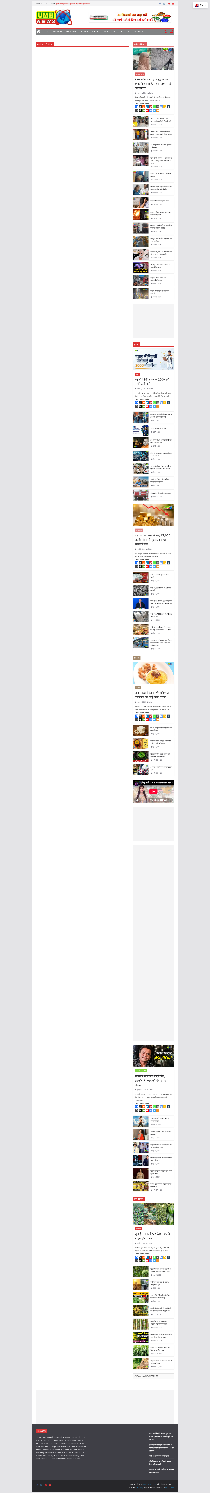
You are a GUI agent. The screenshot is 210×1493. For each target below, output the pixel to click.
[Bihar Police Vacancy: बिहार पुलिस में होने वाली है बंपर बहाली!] (141, 469)
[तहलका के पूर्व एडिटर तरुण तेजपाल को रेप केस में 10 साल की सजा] (141, 254)
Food (138, 687)
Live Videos (138, 32)
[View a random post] (171, 32)
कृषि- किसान (138, 1229)
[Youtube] (147, 110)
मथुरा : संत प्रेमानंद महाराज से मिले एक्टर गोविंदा (160, 1185)
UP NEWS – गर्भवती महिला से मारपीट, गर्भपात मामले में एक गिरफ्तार (161, 133)
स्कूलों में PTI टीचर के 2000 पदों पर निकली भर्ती (152, 381)
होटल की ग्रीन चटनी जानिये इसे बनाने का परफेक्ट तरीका (160, 755)
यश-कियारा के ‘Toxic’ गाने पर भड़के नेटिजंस (160, 1119)
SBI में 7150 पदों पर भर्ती (158, 428)
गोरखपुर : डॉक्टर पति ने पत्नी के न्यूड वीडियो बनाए (160, 265)
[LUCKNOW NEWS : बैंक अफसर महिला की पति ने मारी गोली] (141, 122)
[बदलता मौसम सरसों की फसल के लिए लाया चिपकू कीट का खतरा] (141, 1337)
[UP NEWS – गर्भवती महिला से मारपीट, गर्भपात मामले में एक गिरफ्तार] (141, 135)
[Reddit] (143, 106)
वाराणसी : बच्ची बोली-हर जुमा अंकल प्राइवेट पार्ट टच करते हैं (161, 226)
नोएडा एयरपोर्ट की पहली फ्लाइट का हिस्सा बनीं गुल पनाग (160, 1146)
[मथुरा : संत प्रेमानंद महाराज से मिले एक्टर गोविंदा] (141, 1187)
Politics (96, 32)
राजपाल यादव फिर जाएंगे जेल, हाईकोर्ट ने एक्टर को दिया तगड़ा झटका (150, 1080)
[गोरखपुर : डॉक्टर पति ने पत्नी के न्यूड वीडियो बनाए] (141, 268)
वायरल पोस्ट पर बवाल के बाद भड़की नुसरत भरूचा (161, 1172)
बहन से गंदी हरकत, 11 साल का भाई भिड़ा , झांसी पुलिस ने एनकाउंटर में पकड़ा (161, 160)
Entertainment (141, 1071)
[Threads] (140, 110)
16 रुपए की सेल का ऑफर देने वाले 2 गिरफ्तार (160, 146)
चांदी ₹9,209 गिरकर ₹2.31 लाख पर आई (160, 589)
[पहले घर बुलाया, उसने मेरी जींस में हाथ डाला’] (141, 1134)
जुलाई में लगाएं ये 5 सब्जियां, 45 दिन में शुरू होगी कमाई (153, 1236)
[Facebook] (136, 106)
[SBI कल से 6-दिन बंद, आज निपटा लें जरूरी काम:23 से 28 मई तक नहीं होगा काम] (141, 644)
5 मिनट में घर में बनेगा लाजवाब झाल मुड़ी (161, 768)
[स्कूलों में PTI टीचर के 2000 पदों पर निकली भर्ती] (153, 359)
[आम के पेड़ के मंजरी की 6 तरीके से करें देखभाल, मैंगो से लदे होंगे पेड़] (141, 1311)
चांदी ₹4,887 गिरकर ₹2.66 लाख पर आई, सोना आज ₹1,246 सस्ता (160, 628)
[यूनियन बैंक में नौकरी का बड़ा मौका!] (141, 495)
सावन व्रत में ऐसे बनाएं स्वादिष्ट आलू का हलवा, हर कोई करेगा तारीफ (153, 695)
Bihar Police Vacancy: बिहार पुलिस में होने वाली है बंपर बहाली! (160, 467)
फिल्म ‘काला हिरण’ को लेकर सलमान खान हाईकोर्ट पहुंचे (161, 1159)
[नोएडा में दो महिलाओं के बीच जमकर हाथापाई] (141, 176)
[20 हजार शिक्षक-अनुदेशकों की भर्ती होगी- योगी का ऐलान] (141, 443)
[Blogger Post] (157, 106)
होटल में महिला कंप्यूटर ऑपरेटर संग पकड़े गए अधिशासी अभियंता (160, 188)
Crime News (71, 32)
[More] (157, 110)
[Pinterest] (150, 106)
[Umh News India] (39, 32)
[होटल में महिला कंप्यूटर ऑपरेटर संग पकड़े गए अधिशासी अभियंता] (141, 190)
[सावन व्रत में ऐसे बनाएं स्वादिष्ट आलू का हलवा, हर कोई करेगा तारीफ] (153, 673)
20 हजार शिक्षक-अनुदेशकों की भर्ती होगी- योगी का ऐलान (160, 441)
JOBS (137, 374)
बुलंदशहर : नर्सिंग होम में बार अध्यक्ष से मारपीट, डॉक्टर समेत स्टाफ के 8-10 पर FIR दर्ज (161, 1448)
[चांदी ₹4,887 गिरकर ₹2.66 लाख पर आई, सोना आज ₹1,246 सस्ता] (141, 630)
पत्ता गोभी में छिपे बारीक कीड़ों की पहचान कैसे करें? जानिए (160, 1296)
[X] (140, 106)
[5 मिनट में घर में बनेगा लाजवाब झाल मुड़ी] (141, 770)
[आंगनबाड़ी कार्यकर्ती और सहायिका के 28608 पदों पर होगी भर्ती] (141, 417)
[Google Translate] (161, 106)
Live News (57, 32)
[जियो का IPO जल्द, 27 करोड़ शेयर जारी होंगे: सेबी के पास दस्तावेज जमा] (141, 604)
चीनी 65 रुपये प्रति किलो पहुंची (65, 4)
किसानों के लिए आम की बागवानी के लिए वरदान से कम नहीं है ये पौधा (160, 1270)
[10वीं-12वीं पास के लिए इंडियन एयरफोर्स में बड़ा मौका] (141, 482)
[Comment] (136, 110)
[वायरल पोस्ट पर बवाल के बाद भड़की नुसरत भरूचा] (141, 1174)
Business (139, 530)
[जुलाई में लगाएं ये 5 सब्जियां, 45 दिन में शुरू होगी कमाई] (153, 1214)
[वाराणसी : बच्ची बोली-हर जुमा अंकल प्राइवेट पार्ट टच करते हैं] (141, 228)
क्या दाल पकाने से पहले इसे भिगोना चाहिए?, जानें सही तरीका (160, 742)
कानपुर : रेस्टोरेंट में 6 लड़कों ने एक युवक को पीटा (161, 239)
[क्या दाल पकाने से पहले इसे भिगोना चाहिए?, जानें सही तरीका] (141, 744)
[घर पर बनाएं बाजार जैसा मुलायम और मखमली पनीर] (141, 731)
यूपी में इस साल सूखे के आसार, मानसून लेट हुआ (159, 1283)
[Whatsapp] (154, 106)
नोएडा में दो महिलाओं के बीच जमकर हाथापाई (160, 174)
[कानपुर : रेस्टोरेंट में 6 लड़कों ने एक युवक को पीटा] (141, 241)
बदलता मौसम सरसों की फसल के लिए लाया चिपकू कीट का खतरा (161, 1335)
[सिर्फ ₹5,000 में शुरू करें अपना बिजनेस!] (141, 578)
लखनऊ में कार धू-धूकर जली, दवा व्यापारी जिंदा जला (160, 213)
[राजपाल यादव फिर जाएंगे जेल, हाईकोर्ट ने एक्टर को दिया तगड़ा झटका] (153, 1056)
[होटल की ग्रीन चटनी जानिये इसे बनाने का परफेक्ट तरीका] (141, 757)
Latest (46, 32)
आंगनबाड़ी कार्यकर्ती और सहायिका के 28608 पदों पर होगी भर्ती (161, 415)
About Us (108, 32)
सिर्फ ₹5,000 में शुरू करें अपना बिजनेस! (159, 575)
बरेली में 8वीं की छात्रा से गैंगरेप (159, 201)
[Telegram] (154, 110)
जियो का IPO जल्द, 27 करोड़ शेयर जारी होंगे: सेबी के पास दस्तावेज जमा (161, 602)
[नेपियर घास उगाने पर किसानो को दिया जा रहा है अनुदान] (141, 1350)
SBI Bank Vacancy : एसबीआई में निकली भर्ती (161, 454)
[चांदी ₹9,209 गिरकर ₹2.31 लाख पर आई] (141, 591)
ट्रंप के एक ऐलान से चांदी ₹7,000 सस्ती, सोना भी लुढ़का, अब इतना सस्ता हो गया (152, 539)
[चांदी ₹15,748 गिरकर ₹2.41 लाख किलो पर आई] (141, 617)
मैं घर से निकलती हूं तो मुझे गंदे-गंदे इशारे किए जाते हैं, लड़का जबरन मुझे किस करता (153, 83)
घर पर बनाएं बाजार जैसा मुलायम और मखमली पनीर (161, 729)
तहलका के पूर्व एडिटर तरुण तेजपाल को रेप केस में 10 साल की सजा (161, 252)
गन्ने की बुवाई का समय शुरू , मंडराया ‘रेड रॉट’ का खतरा (158, 1322)
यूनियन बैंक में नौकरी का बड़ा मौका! (161, 493)
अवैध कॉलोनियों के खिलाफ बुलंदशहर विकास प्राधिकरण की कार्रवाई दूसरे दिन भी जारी (161, 1436)
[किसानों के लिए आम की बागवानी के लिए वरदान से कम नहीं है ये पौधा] (141, 1272)
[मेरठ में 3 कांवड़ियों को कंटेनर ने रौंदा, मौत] (141, 294)
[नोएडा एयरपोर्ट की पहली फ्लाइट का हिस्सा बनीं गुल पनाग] (141, 1148)
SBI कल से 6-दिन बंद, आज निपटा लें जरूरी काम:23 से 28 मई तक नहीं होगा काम (160, 642)
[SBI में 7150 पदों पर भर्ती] (141, 430)
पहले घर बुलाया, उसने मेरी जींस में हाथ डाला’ (160, 1132)
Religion (84, 32)
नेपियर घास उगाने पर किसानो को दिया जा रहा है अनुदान (160, 1348)
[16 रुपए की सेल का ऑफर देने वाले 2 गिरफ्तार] (141, 148)
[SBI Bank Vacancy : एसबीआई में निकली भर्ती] (141, 456)
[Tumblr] (168, 106)
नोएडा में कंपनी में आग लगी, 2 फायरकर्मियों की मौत (159, 279)
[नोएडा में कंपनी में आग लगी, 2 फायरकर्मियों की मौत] (141, 281)
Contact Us (124, 32)
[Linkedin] (147, 106)
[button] (113, 31)
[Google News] (150, 110)
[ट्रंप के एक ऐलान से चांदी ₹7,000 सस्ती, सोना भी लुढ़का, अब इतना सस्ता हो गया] (153, 515)
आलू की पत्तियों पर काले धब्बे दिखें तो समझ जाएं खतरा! (161, 1361)
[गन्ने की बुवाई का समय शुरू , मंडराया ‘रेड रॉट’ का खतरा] (141, 1324)
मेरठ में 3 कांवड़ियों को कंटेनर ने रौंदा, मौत (159, 292)
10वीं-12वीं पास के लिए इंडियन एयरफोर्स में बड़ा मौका (159, 480)
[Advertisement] (153, 321)
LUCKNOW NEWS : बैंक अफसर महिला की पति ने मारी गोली (160, 119)
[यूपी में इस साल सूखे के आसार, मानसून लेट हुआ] (141, 1285)
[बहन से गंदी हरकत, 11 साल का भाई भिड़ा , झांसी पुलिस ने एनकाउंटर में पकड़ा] (141, 162)
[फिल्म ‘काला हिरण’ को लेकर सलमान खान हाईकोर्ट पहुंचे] (141, 1161)
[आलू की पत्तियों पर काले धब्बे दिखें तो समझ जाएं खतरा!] (141, 1364)
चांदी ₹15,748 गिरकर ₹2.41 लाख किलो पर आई (161, 615)
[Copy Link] (164, 106)
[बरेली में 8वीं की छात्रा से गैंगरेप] (141, 202)
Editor (151, 93)
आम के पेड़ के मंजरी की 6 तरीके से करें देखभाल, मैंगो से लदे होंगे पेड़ (160, 1309)
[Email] (143, 110)
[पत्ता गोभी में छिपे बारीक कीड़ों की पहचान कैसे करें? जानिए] (141, 1298)
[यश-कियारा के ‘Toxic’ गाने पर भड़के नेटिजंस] (141, 1121)
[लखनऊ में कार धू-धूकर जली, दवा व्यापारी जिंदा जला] (141, 215)
